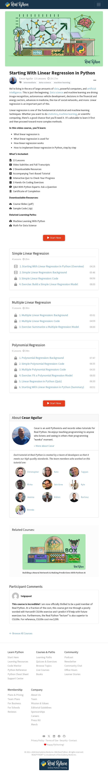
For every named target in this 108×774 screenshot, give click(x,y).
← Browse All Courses (20, 633)
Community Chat (73, 665)
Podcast (68, 657)
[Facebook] (59, 736)
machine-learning (62, 82)
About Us (36, 694)
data (56, 88)
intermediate (30, 82)
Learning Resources (18, 661)
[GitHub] (64, 736)
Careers (35, 716)
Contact (73, 740)
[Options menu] (95, 80)
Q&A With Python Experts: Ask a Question (35, 186)
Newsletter (70, 661)
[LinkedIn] (54, 736)
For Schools (14, 707)
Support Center (15, 678)
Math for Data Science (24, 225)
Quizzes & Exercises (46, 661)
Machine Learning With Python (29, 221)
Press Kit (36, 720)
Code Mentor (14, 665)
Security (64, 740)
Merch (34, 724)
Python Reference (17, 670)
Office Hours (70, 670)
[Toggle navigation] (98, 4)
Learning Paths (44, 657)
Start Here (13, 657)
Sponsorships (38, 711)
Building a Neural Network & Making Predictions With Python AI (54, 572)
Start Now (55, 237)
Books (39, 674)
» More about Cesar (44, 445)
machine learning (68, 114)
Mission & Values (40, 703)
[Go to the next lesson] (54, 38)
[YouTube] (43, 736)
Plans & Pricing (15, 694)
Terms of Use (52, 740)
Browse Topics (44, 665)
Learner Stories (72, 674)
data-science (45, 82)
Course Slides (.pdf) (23, 203)
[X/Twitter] (48, 736)
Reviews (12, 711)
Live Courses (42, 670)
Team (34, 699)
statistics (53, 114)
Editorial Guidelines (41, 707)
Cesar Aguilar (26, 78)
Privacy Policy (37, 740)
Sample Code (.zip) (22, 208)
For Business (14, 703)
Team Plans (14, 699)
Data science (56, 92)
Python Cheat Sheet (18, 674)
